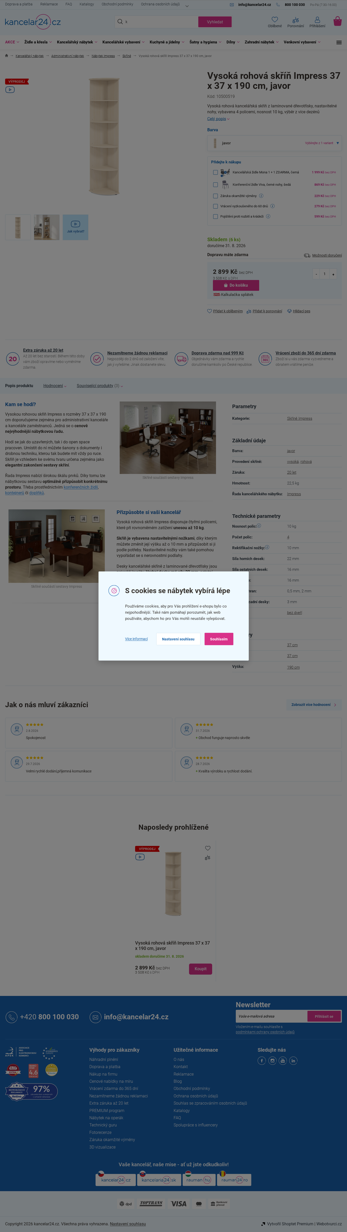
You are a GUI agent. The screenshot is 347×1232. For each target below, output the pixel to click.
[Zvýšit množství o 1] (333, 274)
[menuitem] (11, 42)
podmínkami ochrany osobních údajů (265, 1032)
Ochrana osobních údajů (160, 4)
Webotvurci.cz (329, 1223)
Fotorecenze (100, 1132)
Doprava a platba (19, 4)
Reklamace (49, 4)
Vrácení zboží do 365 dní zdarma (306, 353)
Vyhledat (215, 22)
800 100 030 (49, 1017)
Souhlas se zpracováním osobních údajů (210, 1103)
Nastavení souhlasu (178, 639)
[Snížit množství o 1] (316, 274)
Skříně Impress (299, 418)
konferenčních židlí (81, 487)
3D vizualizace (102, 1147)
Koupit (201, 968)
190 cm (293, 667)
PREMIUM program (106, 1110)
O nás (179, 1059)
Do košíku (239, 285)
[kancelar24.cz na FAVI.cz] (13, 1073)
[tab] (19, 386)
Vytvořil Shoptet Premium (290, 1223)
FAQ (68, 4)
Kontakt (181, 1066)
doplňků (36, 492)
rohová (306, 461)
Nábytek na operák (106, 1117)
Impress (294, 494)
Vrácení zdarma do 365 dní (113, 1088)
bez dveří (294, 612)
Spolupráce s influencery (196, 1125)
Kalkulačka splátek (237, 294)
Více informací (136, 639)
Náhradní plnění (103, 1059)
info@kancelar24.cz (136, 1017)
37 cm (292, 645)
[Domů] (6, 56)
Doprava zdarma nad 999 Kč (218, 353)
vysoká (293, 461)
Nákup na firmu (103, 1074)
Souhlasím (219, 639)
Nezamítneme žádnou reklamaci (137, 353)
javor (291, 451)
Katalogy (87, 4)
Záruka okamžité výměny (112, 1139)
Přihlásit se (324, 1016)
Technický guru (103, 1125)
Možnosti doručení (327, 255)
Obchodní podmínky (117, 4)
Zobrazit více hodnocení (311, 705)
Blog (178, 1081)
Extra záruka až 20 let (43, 350)
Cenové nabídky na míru (111, 1081)
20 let (291, 472)
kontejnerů (14, 492)
